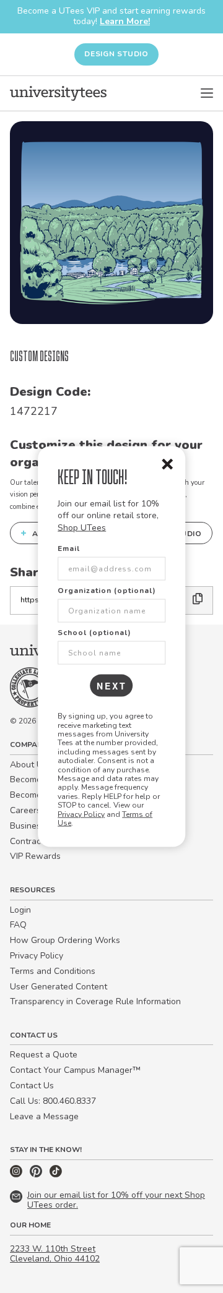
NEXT (112, 686)
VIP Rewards (35, 856)
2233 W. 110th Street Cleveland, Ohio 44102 (55, 1254)
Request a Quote (43, 1054)
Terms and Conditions (52, 971)
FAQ (18, 925)
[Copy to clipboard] (198, 600)
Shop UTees (82, 527)
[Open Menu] (207, 93)
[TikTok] (56, 1174)
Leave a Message (44, 1116)
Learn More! (125, 21)
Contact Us (32, 1085)
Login (20, 910)
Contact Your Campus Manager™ (75, 1070)
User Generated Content (58, 986)
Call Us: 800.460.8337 (53, 1101)
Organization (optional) (107, 590)
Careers (25, 810)
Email (69, 548)
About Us (28, 764)
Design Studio (116, 54)
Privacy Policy (81, 814)
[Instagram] (17, 1174)
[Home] (58, 93)
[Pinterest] (37, 1174)
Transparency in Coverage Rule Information (95, 1001)
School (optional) (94, 633)
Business (27, 826)
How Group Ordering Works (65, 940)
